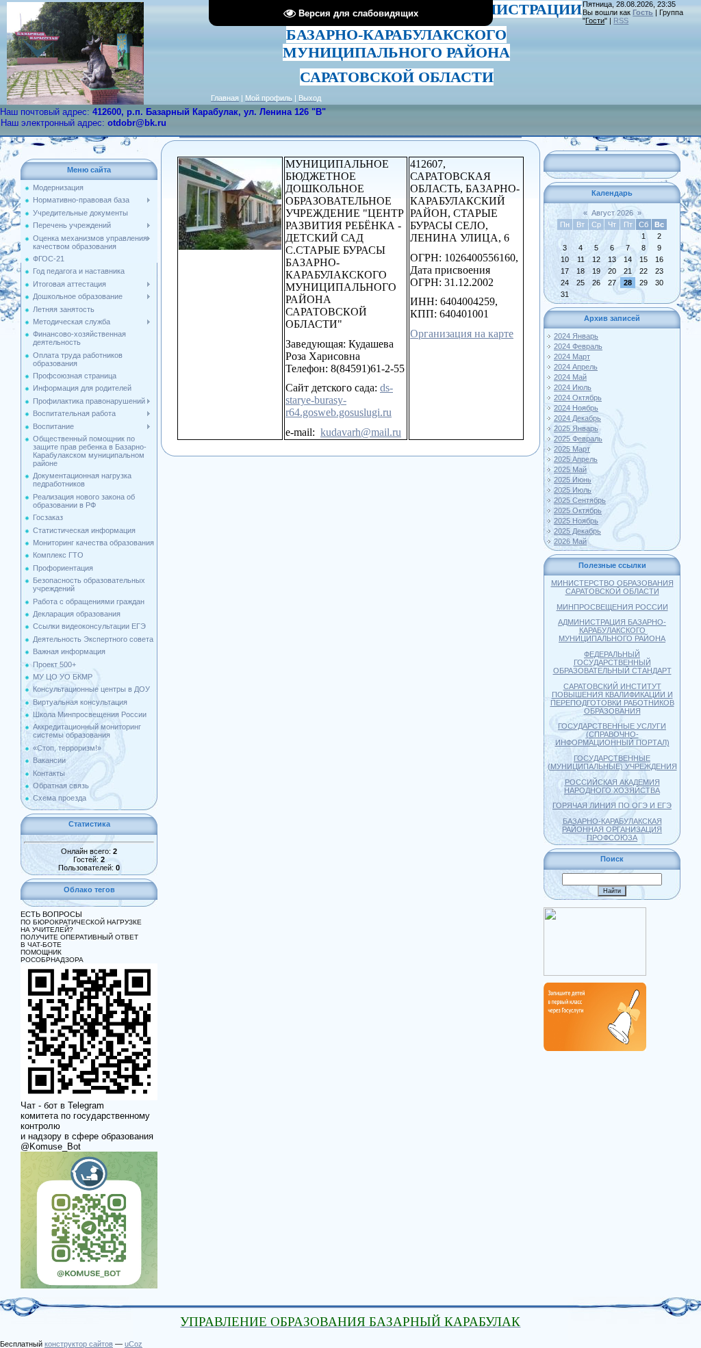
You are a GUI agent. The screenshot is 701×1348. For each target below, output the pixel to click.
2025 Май (570, 469)
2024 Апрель (576, 367)
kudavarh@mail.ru (360, 432)
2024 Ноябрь (576, 408)
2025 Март (572, 449)
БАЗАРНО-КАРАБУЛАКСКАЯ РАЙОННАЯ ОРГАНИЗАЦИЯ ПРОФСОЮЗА (612, 829)
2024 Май (570, 377)
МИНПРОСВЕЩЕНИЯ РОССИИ (612, 607)
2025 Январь (576, 428)
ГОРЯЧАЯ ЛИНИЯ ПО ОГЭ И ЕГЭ (612, 805)
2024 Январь (576, 336)
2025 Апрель (576, 459)
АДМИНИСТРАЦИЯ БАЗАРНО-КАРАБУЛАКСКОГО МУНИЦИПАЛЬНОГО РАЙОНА (612, 630)
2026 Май (570, 541)
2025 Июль (572, 490)
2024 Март (572, 356)
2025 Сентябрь (580, 500)
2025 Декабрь (577, 531)
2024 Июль (572, 387)
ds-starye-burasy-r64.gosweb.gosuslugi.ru (339, 400)
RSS (620, 20)
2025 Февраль (578, 439)
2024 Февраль (578, 346)
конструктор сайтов (78, 1344)
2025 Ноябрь (576, 521)
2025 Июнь (572, 480)
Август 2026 (612, 213)
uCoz (133, 1344)
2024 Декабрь (577, 418)
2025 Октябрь (578, 510)
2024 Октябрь (578, 397)
